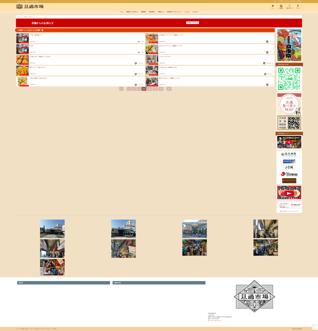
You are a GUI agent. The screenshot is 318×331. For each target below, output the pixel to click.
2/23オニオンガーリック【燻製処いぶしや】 (170, 45)
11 (149, 88)
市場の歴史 (152, 11)
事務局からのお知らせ (132, 11)
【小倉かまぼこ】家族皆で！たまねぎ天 (40, 56)
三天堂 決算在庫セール (36, 35)
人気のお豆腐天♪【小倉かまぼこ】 (39, 78)
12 (155, 88)
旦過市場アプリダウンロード (174, 11)
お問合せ (299, 1)
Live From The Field (164, 56)
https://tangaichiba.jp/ (216, 320)
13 (160, 88)
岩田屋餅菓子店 (269, 63)
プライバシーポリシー (46, 328)
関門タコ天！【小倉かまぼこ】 (38, 67)
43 (169, 88)
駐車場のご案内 (24, 328)
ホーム (275, 1)
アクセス (287, 1)
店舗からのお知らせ (193, 22)
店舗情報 (281, 1)
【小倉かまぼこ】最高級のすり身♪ (168, 67)
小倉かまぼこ (141, 63)
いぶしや (271, 41)
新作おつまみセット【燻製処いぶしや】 (169, 78)
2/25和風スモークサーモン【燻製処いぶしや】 (171, 35)
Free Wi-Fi (293, 1)
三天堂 (142, 41)
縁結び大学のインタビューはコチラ (289, 211)
